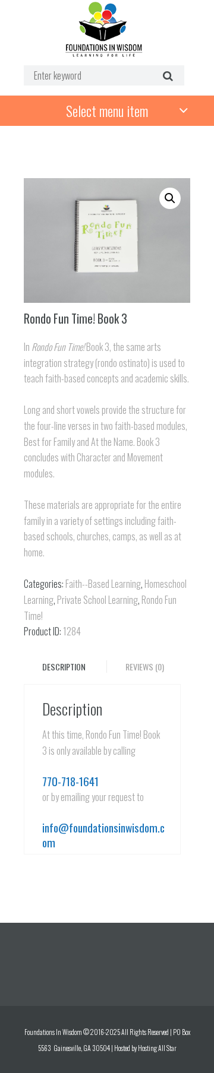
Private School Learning (97, 600)
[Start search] (166, 75)
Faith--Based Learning (103, 584)
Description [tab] (64, 666)
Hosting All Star (157, 1048)
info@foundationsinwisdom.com (103, 835)
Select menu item (107, 110)
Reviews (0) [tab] (144, 666)
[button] (170, 198)
